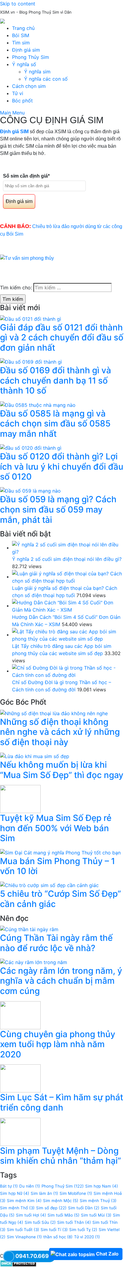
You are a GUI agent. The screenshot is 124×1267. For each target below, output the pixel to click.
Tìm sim (21, 43)
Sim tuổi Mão (63, 1215)
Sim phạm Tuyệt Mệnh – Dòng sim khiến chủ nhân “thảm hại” (60, 1156)
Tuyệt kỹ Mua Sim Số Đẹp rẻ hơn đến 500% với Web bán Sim (55, 828)
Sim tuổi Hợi (31, 1215)
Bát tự (9, 1186)
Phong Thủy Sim (30, 57)
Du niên (29, 1186)
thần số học (58, 1236)
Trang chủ (23, 28)
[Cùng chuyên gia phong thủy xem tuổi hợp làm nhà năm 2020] (20, 1014)
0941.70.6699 (33, 1256)
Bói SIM (20, 35)
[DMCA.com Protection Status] (18, 1263)
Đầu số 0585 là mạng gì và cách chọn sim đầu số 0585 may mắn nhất (55, 423)
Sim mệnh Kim (24, 1200)
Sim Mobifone (76, 1193)
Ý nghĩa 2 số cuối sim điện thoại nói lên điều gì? (67, 559)
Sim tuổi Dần (83, 1207)
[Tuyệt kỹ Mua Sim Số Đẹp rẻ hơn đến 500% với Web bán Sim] (20, 799)
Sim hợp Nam (101, 1186)
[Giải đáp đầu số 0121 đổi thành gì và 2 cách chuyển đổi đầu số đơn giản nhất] (30, 318)
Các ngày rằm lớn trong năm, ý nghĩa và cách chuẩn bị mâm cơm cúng (61, 981)
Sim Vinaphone (24, 1236)
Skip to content (17, 4)
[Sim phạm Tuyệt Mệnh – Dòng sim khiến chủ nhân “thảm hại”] (20, 1131)
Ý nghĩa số (24, 64)
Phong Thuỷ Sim (63, 1186)
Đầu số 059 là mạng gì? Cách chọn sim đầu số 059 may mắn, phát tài (58, 509)
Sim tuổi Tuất (23, 1229)
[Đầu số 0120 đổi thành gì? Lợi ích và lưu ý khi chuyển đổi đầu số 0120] (30, 447)
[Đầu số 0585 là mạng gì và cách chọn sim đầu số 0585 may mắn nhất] (38, 404)
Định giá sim (26, 50)
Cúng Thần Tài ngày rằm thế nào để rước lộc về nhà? (56, 943)
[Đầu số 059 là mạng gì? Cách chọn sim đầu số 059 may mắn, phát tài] (30, 490)
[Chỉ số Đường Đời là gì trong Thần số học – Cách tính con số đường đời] (68, 671)
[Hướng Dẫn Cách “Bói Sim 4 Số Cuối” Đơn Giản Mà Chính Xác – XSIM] (68, 606)
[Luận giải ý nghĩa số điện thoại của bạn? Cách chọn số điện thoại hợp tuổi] (68, 577)
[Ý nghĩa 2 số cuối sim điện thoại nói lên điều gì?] (68, 548)
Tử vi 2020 (87, 1236)
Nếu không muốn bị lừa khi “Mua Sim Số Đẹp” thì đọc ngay (61, 770)
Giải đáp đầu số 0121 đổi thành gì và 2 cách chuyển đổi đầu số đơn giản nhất (61, 337)
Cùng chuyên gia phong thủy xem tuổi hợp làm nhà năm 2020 (57, 1044)
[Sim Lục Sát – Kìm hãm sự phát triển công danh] (20, 1078)
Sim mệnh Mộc (60, 1200)
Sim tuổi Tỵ (83, 1229)
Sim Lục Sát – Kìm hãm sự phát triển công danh (61, 1102)
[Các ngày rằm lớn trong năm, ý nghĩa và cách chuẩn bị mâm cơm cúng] (33, 962)
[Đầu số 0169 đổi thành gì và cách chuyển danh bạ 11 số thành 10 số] (31, 362)
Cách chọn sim (29, 86)
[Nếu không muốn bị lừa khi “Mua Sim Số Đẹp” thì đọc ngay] (34, 756)
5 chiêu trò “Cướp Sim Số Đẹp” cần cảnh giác (60, 899)
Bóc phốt (22, 101)
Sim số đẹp (51, 1207)
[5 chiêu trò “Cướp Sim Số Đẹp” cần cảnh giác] (49, 885)
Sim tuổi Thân (74, 1222)
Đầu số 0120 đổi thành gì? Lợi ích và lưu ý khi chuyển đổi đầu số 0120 (61, 466)
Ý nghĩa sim (37, 72)
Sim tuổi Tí (54, 1229)
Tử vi (17, 93)
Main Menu (12, 113)
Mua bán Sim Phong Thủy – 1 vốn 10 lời (57, 866)
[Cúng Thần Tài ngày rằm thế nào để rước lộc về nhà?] (29, 929)
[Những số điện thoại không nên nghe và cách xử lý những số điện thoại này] (54, 713)
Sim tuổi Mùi (96, 1215)
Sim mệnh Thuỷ (98, 1200)
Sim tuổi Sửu (40, 1222)
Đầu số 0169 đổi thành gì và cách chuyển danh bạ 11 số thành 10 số (55, 380)
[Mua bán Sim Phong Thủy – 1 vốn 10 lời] (60, 852)
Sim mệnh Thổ (17, 1207)
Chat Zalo (107, 1254)
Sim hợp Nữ (14, 1193)
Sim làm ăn (44, 1193)
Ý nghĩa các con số (46, 79)
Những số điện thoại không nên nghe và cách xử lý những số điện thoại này (60, 732)
